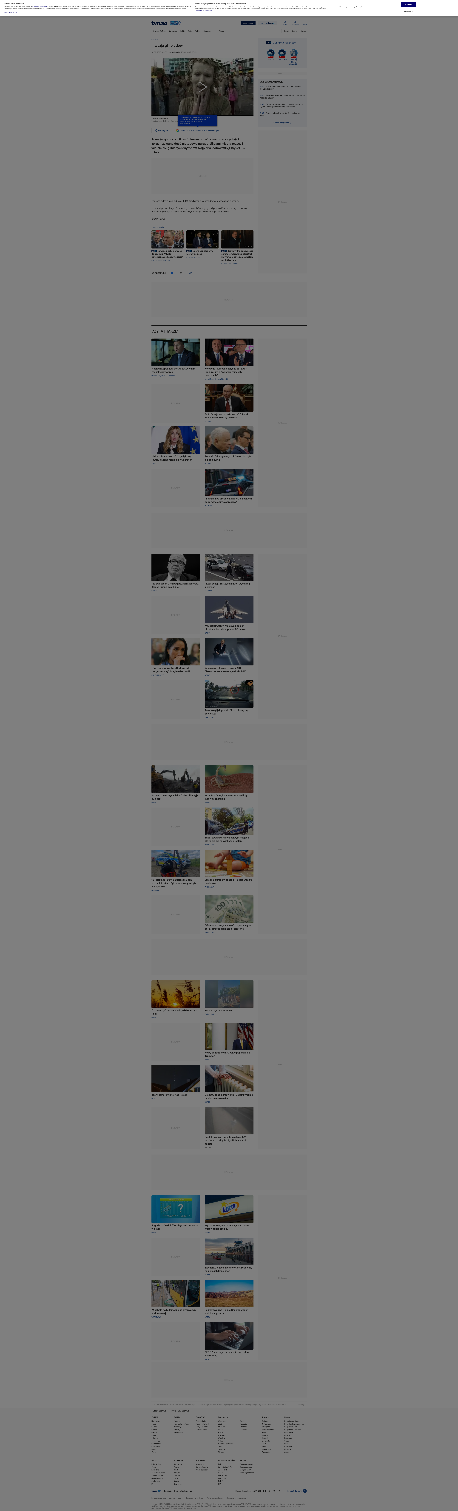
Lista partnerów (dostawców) (203, 10)
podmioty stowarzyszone (39, 6)
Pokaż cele (408, 11)
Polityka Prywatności (10, 12)
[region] (229, 8)
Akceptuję (408, 4)
